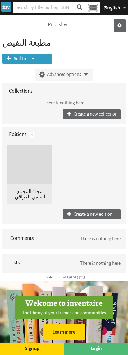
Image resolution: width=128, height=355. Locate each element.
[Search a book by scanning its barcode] (92, 7)
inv (6, 7)
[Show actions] (120, 25)
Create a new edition (92, 214)
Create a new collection (95, 114)
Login (96, 349)
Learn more (64, 332)
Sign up (32, 349)
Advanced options (64, 75)
